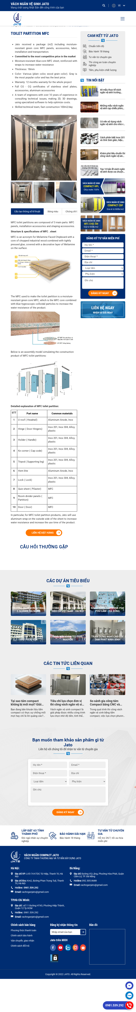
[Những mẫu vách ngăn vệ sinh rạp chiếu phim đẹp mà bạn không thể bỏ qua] (89, 107)
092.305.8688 (89, 880)
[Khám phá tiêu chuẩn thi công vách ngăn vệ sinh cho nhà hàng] (89, 154)
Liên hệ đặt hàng (43, 532)
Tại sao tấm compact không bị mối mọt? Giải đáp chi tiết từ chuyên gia (27, 702)
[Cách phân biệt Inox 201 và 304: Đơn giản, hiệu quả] (89, 138)
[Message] (129, 985)
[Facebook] (53, 947)
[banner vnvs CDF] (102, 205)
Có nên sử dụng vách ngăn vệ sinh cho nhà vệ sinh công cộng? (112, 123)
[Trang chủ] (17, 18)
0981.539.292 (114, 1005)
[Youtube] (60, 947)
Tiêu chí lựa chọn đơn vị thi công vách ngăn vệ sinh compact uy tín (67, 702)
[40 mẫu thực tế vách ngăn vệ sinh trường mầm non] (89, 91)
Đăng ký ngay (100, 293)
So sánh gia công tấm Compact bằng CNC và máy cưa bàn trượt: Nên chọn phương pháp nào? (106, 702)
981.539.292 (31, 887)
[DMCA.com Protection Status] (54, 958)
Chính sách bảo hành (22, 935)
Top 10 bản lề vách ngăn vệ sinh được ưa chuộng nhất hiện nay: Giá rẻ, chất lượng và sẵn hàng (112, 170)
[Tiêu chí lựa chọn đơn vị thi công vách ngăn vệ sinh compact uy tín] (68, 684)
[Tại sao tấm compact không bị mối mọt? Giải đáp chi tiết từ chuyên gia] (28, 684)
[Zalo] (129, 995)
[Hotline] (129, 1005)
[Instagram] (75, 947)
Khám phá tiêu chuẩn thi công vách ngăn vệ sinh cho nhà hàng (112, 154)
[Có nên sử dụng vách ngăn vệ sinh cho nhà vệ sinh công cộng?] (89, 123)
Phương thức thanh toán (23, 930)
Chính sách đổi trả (20, 945)
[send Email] (83, 932)
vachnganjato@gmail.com (35, 892)
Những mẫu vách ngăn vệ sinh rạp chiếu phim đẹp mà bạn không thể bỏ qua (112, 107)
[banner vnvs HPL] (102, 186)
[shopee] (83, 947)
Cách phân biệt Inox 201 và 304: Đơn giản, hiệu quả (112, 138)
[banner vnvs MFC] (102, 223)
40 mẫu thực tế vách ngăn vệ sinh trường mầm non (110, 91)
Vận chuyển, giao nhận (22, 940)
